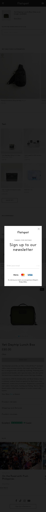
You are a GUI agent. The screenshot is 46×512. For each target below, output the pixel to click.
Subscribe (36, 266)
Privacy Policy (23, 282)
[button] (39, 229)
